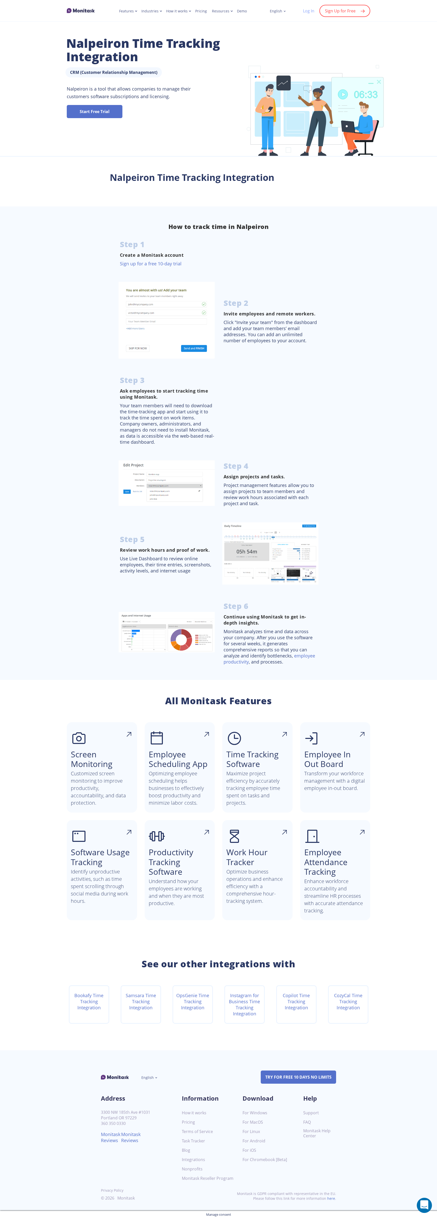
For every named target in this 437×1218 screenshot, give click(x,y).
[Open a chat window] (424, 1205)
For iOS (249, 1150)
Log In (308, 11)
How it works (177, 11)
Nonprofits (192, 1169)
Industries (150, 11)
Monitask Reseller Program (207, 1178)
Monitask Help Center (317, 1133)
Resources (220, 11)
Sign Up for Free (340, 11)
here (331, 1198)
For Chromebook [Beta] (265, 1159)
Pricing (201, 11)
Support (311, 1113)
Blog (186, 1150)
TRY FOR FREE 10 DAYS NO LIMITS (298, 1077)
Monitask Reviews (110, 1137)
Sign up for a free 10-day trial (151, 264)
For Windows (255, 1113)
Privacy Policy (112, 1190)
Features (126, 11)
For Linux (251, 1131)
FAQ (307, 1122)
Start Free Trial (95, 111)
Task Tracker (193, 1141)
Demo (242, 11)
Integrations (193, 1159)
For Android (254, 1141)
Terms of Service (197, 1131)
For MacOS (253, 1122)
